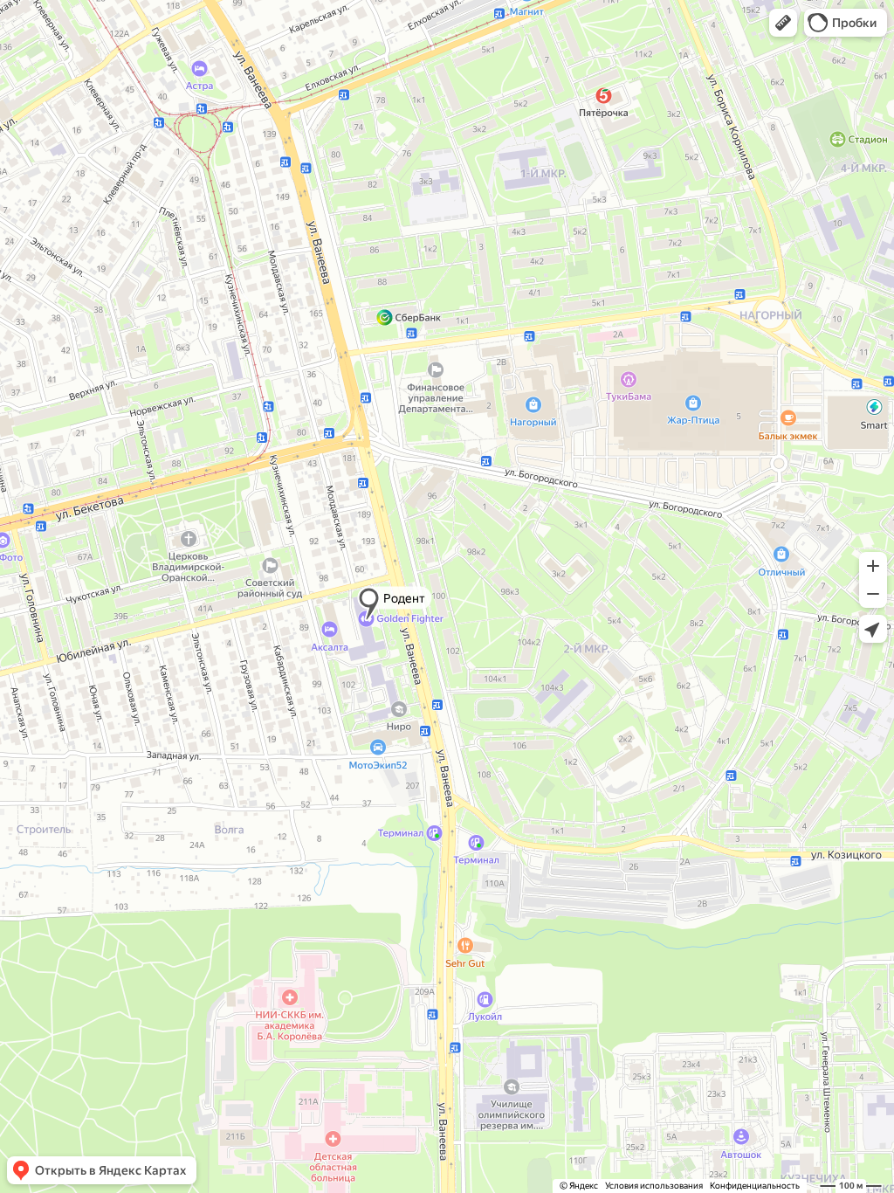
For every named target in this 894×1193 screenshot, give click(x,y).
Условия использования (654, 1185)
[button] (783, 23)
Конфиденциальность (755, 1185)
